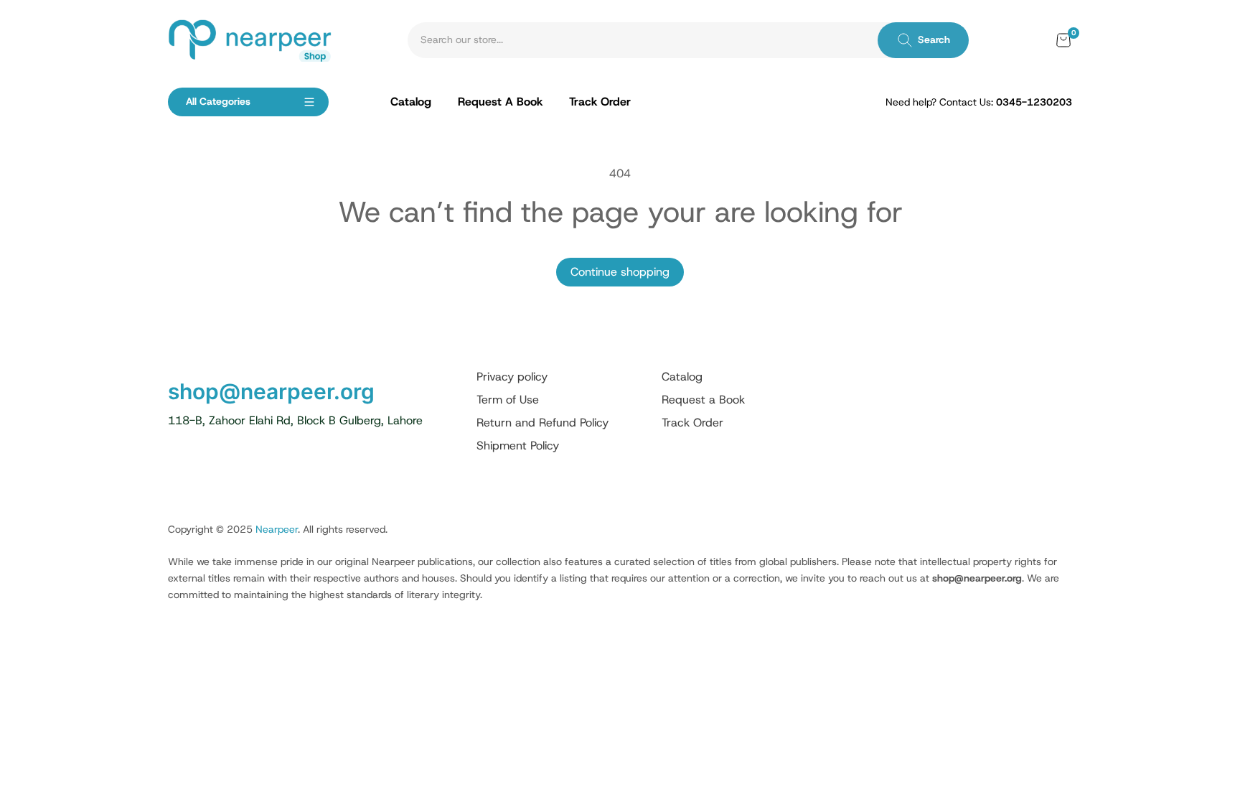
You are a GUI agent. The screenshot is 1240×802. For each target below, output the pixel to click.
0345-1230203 (1034, 101)
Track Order (692, 422)
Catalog (682, 376)
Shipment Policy (517, 445)
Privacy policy (512, 376)
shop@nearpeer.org (271, 391)
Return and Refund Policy (542, 422)
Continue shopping (620, 271)
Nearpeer (276, 529)
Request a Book (703, 399)
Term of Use (507, 399)
